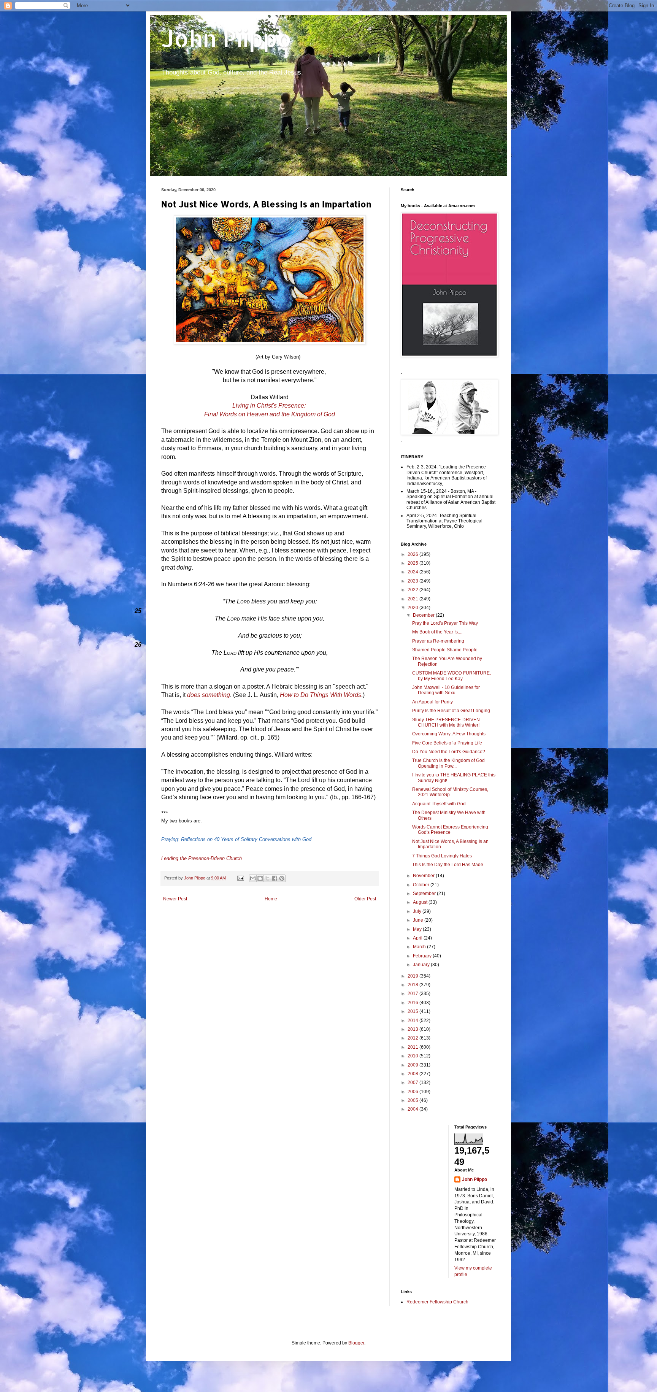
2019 (413, 976)
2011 (413, 1047)
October (421, 884)
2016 (413, 1002)
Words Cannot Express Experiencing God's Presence (450, 829)
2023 (413, 581)
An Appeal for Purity (432, 702)
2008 (413, 1073)
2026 (413, 554)
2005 (413, 1100)
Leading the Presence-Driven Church (201, 858)
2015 (413, 1011)
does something (208, 695)
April (418, 938)
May (418, 929)
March (420, 946)
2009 (413, 1065)
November (424, 875)
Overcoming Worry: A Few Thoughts (449, 733)
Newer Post (175, 899)
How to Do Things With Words (320, 695)
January (422, 964)
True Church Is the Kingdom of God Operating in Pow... (448, 763)
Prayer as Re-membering (438, 641)
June (418, 920)
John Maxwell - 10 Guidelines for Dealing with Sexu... (446, 690)
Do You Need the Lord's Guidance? (448, 751)
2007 (413, 1082)
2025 (413, 563)
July (417, 911)
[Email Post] (240, 878)
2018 (413, 984)
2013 (413, 1029)
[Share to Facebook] (274, 878)
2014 (413, 1020)
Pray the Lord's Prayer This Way (445, 623)
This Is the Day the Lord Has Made (447, 864)
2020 (413, 607)
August (420, 902)
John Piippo (226, 38)
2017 (413, 993)
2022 (413, 589)
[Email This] (253, 878)
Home (271, 899)
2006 (413, 1091)
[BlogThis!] (260, 878)
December (424, 615)
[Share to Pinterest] (282, 878)
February (423, 956)
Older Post (365, 899)
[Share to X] (267, 878)
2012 (413, 1038)
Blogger (356, 1343)
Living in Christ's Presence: (269, 405)
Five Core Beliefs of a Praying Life (447, 743)
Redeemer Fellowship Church (437, 1302)
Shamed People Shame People (445, 649)
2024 (413, 572)
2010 (413, 1056)
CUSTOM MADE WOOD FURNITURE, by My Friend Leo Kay (451, 675)
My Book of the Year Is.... (437, 632)
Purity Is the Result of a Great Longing (451, 710)
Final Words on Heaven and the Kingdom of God (269, 414)
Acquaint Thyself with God (439, 803)
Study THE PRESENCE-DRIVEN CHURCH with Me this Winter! (446, 722)
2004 (413, 1109)
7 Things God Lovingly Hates (442, 856)
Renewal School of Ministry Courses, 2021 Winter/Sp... (450, 792)
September (425, 893)
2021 (413, 599)
